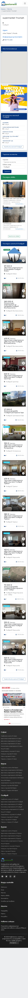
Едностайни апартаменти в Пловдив (12, 801)
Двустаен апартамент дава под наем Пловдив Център (13, 377)
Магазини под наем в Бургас (9, 848)
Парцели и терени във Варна (9, 790)
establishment (17, 26)
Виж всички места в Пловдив (13, 147)
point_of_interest (17, 25)
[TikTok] (14, 876)
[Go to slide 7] (16, 723)
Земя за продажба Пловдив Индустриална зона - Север (13, 588)
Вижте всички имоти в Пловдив (14, 679)
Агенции (4, 887)
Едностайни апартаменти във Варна (11, 770)
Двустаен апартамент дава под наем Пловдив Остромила (13, 446)
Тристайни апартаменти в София (11, 743)
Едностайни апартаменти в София (11, 738)
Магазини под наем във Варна (9, 785)
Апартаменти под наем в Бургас (10, 846)
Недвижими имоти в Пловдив (9, 799)
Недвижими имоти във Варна (9, 767)
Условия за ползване (7, 901)
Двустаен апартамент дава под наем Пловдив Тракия (13, 517)
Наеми (3, 913)
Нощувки (4, 916)
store (10, 26)
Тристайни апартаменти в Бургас (11, 838)
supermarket (12, 21)
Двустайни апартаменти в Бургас (11, 835)
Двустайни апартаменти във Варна (11, 772)
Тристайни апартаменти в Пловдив (11, 806)
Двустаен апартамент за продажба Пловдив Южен (13, 269)
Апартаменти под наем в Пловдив (11, 814)
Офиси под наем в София (8, 756)
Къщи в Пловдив (5, 812)
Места (9, 9)
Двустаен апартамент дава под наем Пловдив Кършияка (13, 552)
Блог (2, 890)
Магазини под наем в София (9, 753)
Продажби (4, 911)
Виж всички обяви (14, 236)
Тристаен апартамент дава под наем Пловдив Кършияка (13, 625)
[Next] (24, 707)
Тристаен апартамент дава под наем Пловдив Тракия (13, 482)
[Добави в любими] (23, 260)
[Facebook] (2, 876)
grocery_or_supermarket (15, 23)
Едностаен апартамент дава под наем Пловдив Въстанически (14, 341)
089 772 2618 (8, 40)
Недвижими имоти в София (9, 736)
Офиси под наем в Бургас (8, 851)
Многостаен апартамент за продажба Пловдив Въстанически (11, 305)
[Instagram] (10, 876)
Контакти (4, 898)
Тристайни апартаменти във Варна (11, 775)
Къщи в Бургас (5, 843)
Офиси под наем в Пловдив (9, 819)
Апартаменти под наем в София (10, 751)
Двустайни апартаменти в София (11, 741)
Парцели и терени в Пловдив (9, 822)
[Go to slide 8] (17, 723)
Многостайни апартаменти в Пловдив (12, 809)
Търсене (5, 159)
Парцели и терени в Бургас (9, 853)
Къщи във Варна (5, 780)
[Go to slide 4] (12, 723)
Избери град (7, 164)
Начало (3, 9)
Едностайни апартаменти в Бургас (11, 833)
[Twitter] (6, 876)
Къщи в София (5, 748)
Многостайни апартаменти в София (11, 746)
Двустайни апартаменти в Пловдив (11, 804)
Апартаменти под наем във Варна (11, 782)
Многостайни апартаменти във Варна (12, 777)
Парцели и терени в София (9, 759)
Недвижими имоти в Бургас (9, 830)
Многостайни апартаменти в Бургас (12, 841)
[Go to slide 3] (11, 723)
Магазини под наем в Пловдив (9, 817)
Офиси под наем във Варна (8, 788)
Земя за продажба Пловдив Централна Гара (14, 411)
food (10, 25)
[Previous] (3, 707)
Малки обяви (5, 895)
